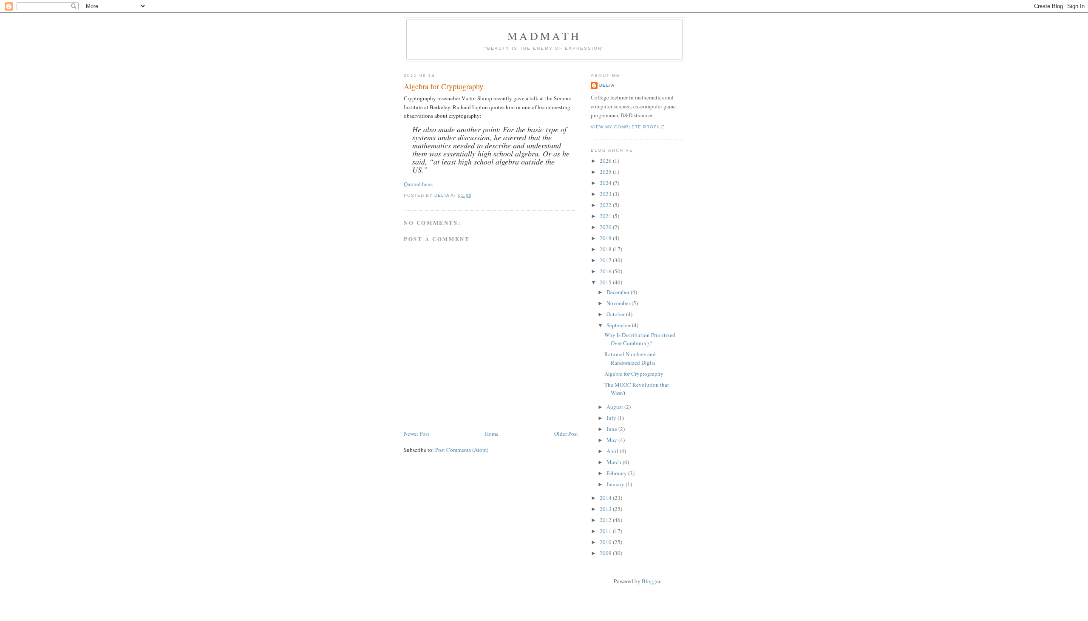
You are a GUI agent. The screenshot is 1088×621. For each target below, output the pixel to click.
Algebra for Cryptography (633, 373)
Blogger (651, 581)
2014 (606, 498)
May (612, 440)
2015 (606, 282)
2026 (606, 160)
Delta (607, 85)
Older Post (566, 433)
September (619, 325)
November (619, 303)
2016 (606, 271)
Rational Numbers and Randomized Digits (630, 358)
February (617, 473)
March (614, 462)
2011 (606, 531)
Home (492, 433)
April (613, 451)
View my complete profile (628, 127)
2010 (606, 542)
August (615, 407)
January (616, 484)
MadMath (544, 35)
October (616, 314)
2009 (606, 553)
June (612, 429)
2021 (606, 216)
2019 (606, 238)
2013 (606, 509)
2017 (606, 260)
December (618, 292)
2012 (606, 520)
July (612, 418)
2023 (606, 194)
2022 (606, 205)
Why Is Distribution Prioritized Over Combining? (639, 339)
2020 (606, 227)
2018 (606, 249)
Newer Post (416, 433)
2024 (606, 183)
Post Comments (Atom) (461, 450)
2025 (606, 172)
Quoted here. (418, 184)
